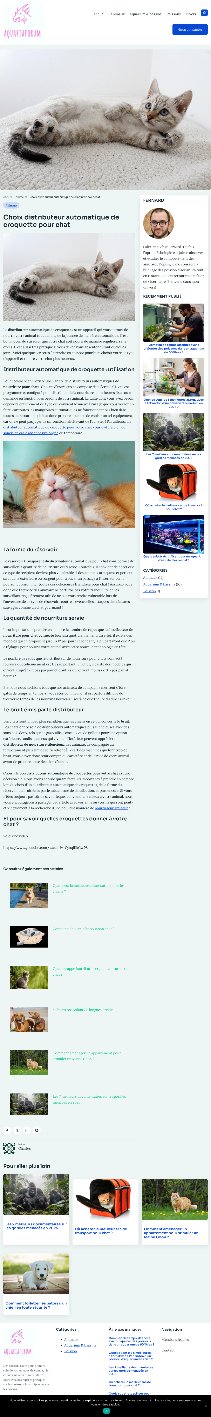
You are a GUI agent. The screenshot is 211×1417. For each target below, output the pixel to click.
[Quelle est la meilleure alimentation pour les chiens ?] (29, 895)
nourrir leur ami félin (111, 808)
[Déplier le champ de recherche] (204, 12)
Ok (106, 1410)
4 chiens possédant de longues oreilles (83, 1010)
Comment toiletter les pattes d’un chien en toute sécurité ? (36, 1305)
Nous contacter (190, 29)
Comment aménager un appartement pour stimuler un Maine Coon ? (171, 1233)
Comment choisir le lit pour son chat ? (83, 929)
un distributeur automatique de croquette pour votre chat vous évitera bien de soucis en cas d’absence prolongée (67, 427)
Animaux (21, 197)
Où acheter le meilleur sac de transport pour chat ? (173, 507)
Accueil (8, 197)
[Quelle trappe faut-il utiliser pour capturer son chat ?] (29, 977)
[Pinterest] (37, 1130)
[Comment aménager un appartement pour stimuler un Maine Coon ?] (29, 1062)
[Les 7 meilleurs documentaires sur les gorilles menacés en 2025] (29, 1104)
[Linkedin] (27, 1130)
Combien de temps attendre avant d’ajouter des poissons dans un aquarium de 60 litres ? (174, 348)
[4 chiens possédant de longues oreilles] (29, 1019)
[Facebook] (7, 1130)
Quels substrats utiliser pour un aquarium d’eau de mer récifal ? (173, 558)
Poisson (149, 591)
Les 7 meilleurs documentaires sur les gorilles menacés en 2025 (173, 456)
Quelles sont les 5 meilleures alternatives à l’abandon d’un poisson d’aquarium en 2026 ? (174, 403)
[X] (17, 1130)
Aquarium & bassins (159, 584)
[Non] (206, 1406)
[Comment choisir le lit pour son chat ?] (29, 936)
